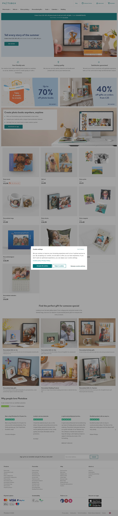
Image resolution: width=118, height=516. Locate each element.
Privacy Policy (46, 260)
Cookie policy (37, 260)
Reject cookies (59, 266)
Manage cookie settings (78, 266)
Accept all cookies (42, 266)
